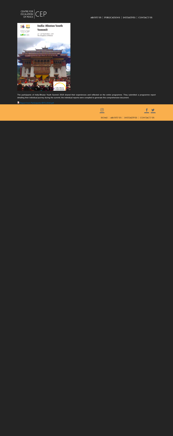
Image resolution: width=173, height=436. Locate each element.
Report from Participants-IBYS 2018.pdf (37, 103)
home (104, 118)
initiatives (130, 118)
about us (96, 18)
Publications (112, 18)
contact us (145, 18)
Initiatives (129, 18)
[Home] (34, 10)
